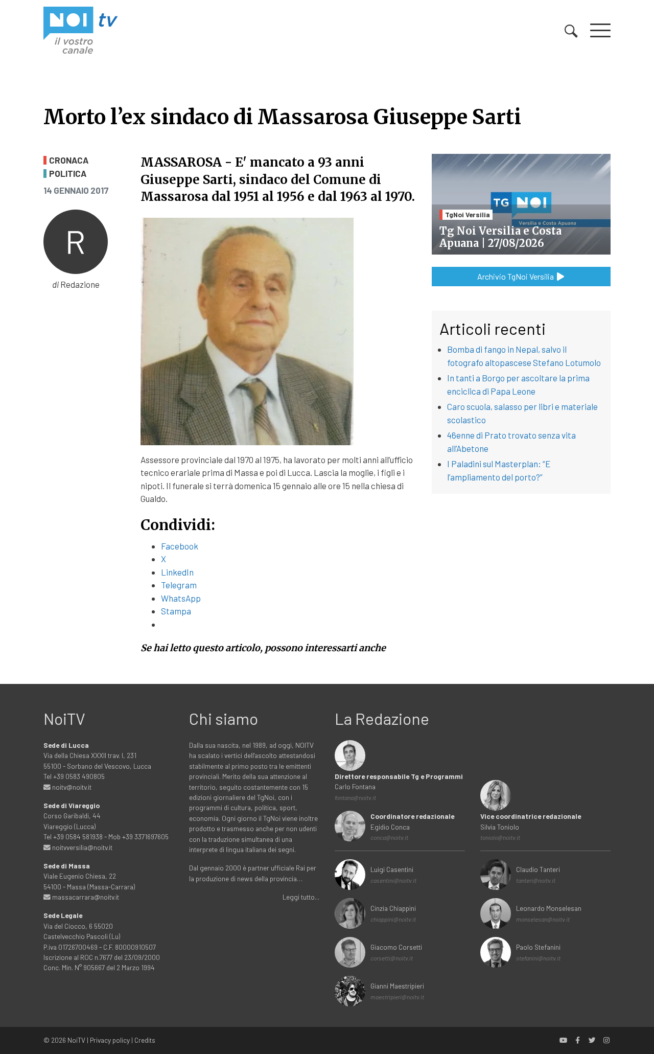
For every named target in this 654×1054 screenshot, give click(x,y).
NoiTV (76, 1040)
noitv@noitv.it (71, 787)
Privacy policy (110, 1040)
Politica (67, 173)
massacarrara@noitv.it (85, 896)
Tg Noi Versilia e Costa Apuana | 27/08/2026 (500, 236)
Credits (144, 1040)
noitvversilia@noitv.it (81, 847)
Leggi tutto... (301, 896)
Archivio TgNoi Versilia (516, 276)
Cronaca (68, 160)
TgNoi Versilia (467, 214)
